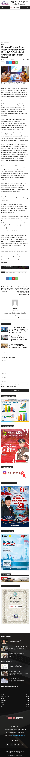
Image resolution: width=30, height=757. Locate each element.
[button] (2, 7)
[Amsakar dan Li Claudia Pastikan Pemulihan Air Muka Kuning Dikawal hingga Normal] (4, 648)
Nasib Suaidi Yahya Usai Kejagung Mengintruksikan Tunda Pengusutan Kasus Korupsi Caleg (18, 673)
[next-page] (4, 352)
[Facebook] (7, 62)
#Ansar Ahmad (9, 272)
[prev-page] (2, 352)
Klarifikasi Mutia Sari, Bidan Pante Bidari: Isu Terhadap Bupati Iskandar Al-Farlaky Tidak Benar (7, 289)
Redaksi (6, 59)
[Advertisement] (15, 25)
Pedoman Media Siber (9, 752)
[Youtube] (19, 317)
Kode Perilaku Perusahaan (20, 752)
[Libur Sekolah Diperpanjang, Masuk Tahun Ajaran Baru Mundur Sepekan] (4, 666)
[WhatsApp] (16, 62)
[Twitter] (10, 62)
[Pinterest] (13, 62)
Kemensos (24, 272)
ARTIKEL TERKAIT (6, 324)
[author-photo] (15, 306)
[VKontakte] (18, 744)
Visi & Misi (12, 749)
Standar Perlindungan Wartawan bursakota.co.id (14, 751)
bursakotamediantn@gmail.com (18, 735)
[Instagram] (13, 317)
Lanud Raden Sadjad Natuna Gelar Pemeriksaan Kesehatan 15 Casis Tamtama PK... (18, 655)
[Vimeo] (15, 744)
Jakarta (7, 42)
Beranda (3, 42)
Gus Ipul (14, 272)
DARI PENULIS (14, 324)
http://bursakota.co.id (15, 310)
